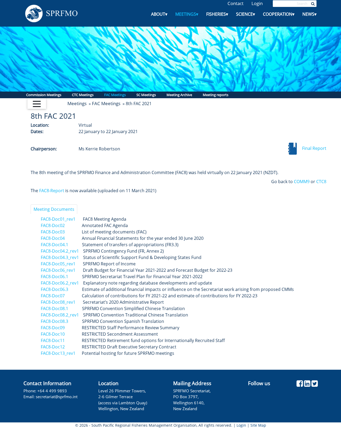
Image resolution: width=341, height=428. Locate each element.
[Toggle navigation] (36, 103)
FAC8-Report (51, 191)
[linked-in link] (307, 384)
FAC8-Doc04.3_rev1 (60, 257)
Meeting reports (215, 94)
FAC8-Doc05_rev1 (58, 264)
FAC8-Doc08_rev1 (58, 302)
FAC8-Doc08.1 (54, 308)
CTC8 (321, 181)
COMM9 (302, 181)
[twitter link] (314, 384)
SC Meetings (146, 94)
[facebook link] (300, 384)
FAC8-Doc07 (53, 296)
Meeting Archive (179, 94)
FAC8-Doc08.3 (54, 321)
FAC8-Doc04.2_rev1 (60, 251)
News (309, 14)
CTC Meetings (83, 94)
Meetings (186, 14)
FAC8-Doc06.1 (54, 276)
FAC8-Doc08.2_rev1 (60, 315)
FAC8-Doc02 (53, 225)
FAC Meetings (115, 94)
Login (257, 3)
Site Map (258, 425)
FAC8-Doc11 (53, 340)
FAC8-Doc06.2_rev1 (60, 283)
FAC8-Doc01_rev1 (58, 219)
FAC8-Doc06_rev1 (58, 270)
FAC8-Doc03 (53, 232)
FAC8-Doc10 (53, 334)
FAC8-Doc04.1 (54, 245)
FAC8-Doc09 (53, 328)
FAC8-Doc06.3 (54, 289)
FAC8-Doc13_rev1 (58, 353)
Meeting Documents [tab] (54, 209)
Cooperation (278, 14)
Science (245, 14)
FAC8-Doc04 (53, 238)
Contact (235, 3)
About (159, 14)
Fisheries (217, 14)
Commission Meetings (43, 94)
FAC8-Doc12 (53, 347)
